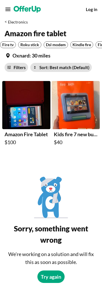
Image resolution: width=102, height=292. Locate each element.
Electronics (18, 22)
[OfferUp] (27, 9)
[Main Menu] (8, 9)
